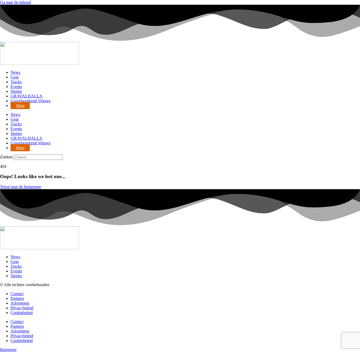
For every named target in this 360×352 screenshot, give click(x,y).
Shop (20, 105)
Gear (15, 77)
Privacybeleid (22, 308)
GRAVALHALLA (26, 96)
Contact (17, 293)
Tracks (16, 82)
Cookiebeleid (22, 312)
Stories (16, 91)
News (15, 72)
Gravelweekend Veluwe (31, 101)
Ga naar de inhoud (15, 2)
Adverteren (20, 303)
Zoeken (6, 157)
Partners (17, 298)
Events (16, 86)
